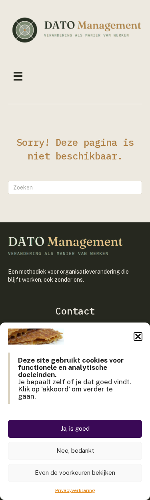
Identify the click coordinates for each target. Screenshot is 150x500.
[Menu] (18, 76)
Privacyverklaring (75, 490)
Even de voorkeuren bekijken (75, 472)
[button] (138, 337)
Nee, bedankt (75, 450)
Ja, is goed (75, 428)
